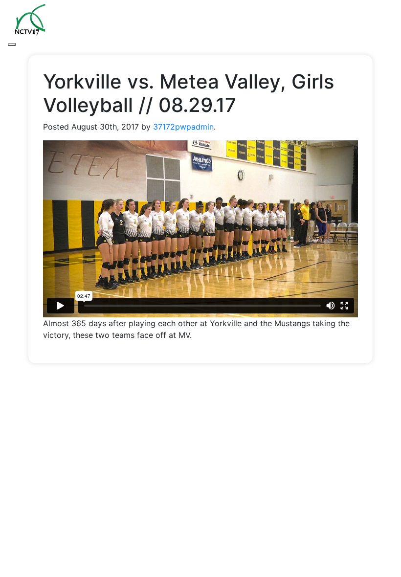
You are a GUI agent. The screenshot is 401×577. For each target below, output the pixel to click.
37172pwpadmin (183, 127)
